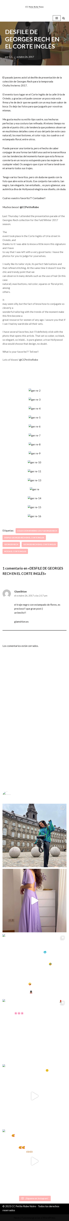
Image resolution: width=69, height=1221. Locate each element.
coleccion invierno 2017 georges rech (37, 531)
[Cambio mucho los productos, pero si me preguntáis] (34, 1096)
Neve (17, 1217)
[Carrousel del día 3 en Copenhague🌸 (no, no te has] (34, 835)
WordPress (49, 1217)
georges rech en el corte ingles (39, 544)
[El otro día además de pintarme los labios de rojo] (34, 1031)
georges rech (11, 544)
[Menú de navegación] (57, 18)
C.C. (11, 57)
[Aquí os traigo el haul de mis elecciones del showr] (34, 1161)
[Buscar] (63, 18)
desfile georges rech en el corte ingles (24, 537)
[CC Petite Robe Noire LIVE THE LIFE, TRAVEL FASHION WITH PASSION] (34, 7)
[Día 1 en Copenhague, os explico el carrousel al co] (34, 965)
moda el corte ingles (15, 551)
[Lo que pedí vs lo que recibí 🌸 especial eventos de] (34, 900)
